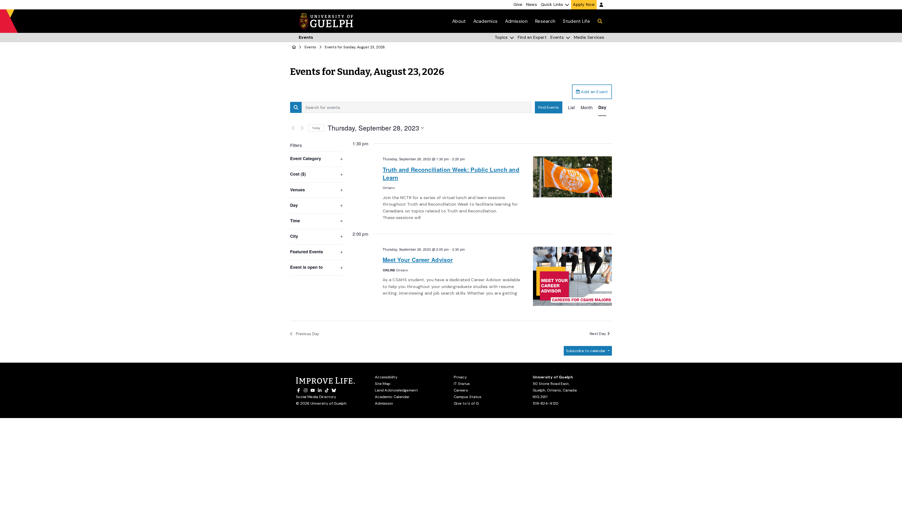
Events (310, 47)
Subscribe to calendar (586, 350)
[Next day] (302, 128)
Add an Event (594, 92)
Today (316, 128)
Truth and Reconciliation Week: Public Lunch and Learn (451, 173)
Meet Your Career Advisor (418, 260)
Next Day (598, 333)
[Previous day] (293, 128)
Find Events (548, 107)
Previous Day (307, 333)
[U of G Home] (294, 47)
